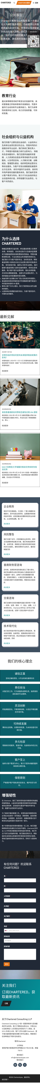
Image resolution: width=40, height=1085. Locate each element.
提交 (6, 964)
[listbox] (20, 941)
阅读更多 (5, 371)
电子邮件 (7, 916)
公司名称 (7, 896)
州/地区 (7, 906)
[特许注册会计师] (6, 3)
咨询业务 (7, 936)
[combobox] (6, 931)
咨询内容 (7, 946)
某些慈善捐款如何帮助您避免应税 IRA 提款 (19, 412)
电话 (6, 926)
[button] (14, 3)
